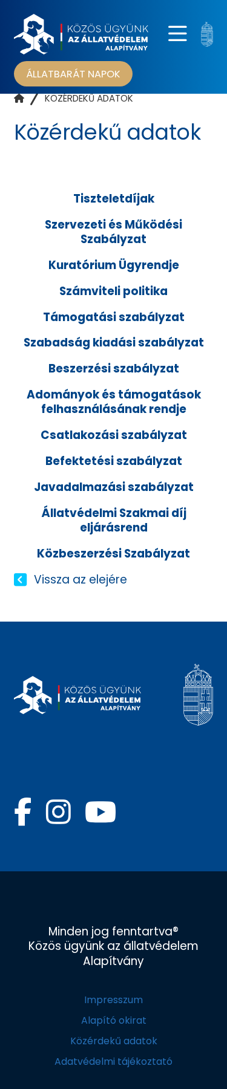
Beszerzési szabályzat (113, 368)
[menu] (177, 34)
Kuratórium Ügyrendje (113, 265)
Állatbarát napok (73, 73)
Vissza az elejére (80, 580)
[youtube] (100, 812)
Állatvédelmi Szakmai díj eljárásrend (113, 520)
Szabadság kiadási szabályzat (114, 342)
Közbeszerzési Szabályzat (113, 553)
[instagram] (58, 812)
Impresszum (113, 1000)
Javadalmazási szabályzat (114, 487)
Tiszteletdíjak (113, 198)
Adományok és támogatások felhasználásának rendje (114, 401)
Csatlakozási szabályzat (114, 435)
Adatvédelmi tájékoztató (113, 1061)
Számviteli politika (113, 291)
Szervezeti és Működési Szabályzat (113, 231)
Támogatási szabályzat (114, 317)
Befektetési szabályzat (113, 461)
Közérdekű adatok (113, 1041)
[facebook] (22, 812)
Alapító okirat (113, 1020)
